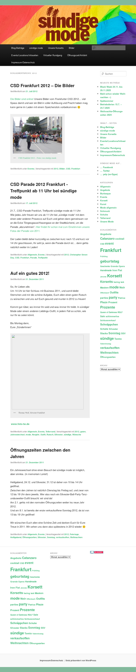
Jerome (103, 276)
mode (28, 434)
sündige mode (36, 47)
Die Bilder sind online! (22, 99)
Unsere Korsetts (56, 47)
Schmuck (105, 211)
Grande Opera (118, 266)
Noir (122, 287)
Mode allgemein (108, 207)
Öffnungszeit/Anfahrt (77, 55)
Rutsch (50, 434)
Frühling (104, 256)
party (113, 297)
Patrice (121, 297)
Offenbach (104, 292)
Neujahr (35, 434)
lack (122, 282)
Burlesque (105, 193)
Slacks (104, 333)
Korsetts (106, 281)
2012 (56, 168)
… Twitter (105, 170)
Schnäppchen (109, 324)
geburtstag (109, 261)
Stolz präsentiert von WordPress (81, 660)
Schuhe (104, 214)
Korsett (103, 200)
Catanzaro (107, 238)
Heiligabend (15, 537)
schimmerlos (112, 316)
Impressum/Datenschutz (23, 62)
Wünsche (76, 434)
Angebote (105, 190)
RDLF (120, 312)
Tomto (118, 338)
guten (83, 431)
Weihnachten (76, 537)
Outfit (43, 434)
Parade (33, 257)
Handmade (106, 270)
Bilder (71, 47)
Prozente (107, 307)
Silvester (58, 434)
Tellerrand (50, 431)
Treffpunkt (43, 257)
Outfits (114, 292)
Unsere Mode (107, 221)
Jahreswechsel (17, 434)
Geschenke (105, 266)
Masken (104, 287)
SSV (123, 333)
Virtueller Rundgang (52, 55)
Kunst (103, 204)
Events (31, 168)
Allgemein (32, 254)
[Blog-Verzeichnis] (96, 552)
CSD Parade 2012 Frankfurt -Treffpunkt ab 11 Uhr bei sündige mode (43, 190)
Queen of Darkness (108, 312)
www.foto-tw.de (20, 424)
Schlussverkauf (108, 320)
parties (104, 297)
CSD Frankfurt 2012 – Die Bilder (42, 85)
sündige (67, 434)
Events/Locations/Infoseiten (24, 55)
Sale (102, 316)
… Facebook (106, 167)
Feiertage (74, 534)
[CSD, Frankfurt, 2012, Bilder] (37, 135)
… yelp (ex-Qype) (109, 174)
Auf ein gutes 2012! (29, 273)
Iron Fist (117, 270)
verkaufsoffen (62, 537)
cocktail (119, 238)
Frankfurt (75, 168)
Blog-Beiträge (17, 47)
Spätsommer (106, 100)
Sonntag (51, 537)
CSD (68, 168)
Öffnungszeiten (29, 537)
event (109, 243)
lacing (117, 281)
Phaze (104, 302)
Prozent (112, 302)
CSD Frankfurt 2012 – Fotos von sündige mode (37, 158)
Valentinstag (105, 343)
